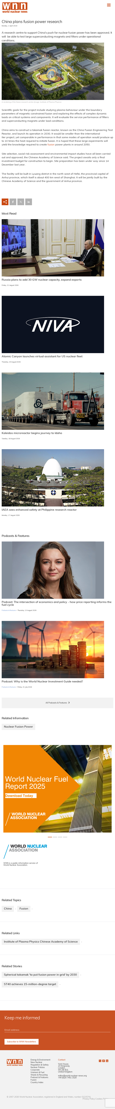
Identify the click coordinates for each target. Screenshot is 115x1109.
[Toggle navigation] (109, 5)
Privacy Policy (89, 1099)
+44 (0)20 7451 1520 (67, 1078)
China (8, 908)
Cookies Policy (101, 1099)
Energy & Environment (40, 1060)
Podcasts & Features (9, 610)
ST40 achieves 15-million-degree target (30, 984)
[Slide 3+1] (65, 837)
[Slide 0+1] (50, 837)
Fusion (23, 908)
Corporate (35, 1070)
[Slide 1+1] (55, 837)
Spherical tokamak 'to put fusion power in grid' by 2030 (40, 974)
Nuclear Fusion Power (18, 726)
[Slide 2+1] (60, 837)
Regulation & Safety (40, 1065)
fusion (51, 145)
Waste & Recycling (39, 1075)
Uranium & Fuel (37, 1072)
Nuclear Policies (38, 1067)
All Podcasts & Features (56, 703)
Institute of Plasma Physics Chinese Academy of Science (41, 941)
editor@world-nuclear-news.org (72, 1076)
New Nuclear (36, 1062)
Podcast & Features (39, 1078)
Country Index (37, 1083)
